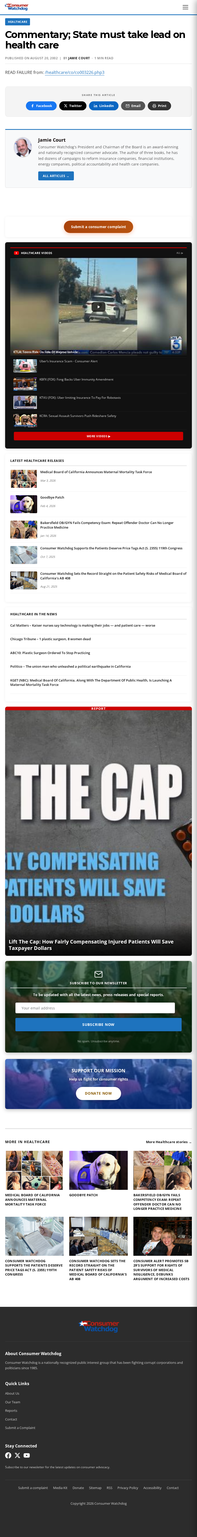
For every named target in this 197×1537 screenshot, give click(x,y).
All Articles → (56, 176)
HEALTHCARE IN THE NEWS (33, 614)
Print (162, 105)
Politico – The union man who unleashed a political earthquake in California (70, 666)
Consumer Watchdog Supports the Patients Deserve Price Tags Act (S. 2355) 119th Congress (111, 548)
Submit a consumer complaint (98, 226)
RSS (109, 1487)
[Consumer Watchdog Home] (98, 1326)
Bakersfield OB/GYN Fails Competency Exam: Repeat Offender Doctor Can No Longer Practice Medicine (107, 525)
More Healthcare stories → (169, 1142)
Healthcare (17, 22)
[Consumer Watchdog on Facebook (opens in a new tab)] (8, 1456)
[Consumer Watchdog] (16, 7)
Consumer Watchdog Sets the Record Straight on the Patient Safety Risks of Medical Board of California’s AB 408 (113, 575)
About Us (12, 1393)
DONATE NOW (98, 1093)
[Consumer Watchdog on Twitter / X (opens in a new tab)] (17, 1456)
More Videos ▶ (99, 436)
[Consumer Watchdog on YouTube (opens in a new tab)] (27, 1456)
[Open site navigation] (187, 7)
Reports (11, 1410)
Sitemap (95, 1487)
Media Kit (60, 1487)
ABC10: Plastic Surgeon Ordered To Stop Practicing (50, 652)
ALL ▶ (179, 253)
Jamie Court (79, 58)
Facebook (44, 105)
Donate (78, 1487)
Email (136, 105)
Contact (11, 1419)
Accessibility (152, 1487)
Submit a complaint (33, 1487)
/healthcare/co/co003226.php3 (74, 72)
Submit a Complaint (20, 1427)
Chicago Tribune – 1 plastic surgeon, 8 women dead (50, 639)
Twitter (75, 105)
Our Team (12, 1402)
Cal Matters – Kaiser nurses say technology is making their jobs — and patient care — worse (82, 625)
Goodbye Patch (52, 497)
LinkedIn (106, 105)
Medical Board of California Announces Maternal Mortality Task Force (96, 472)
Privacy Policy (127, 1487)
